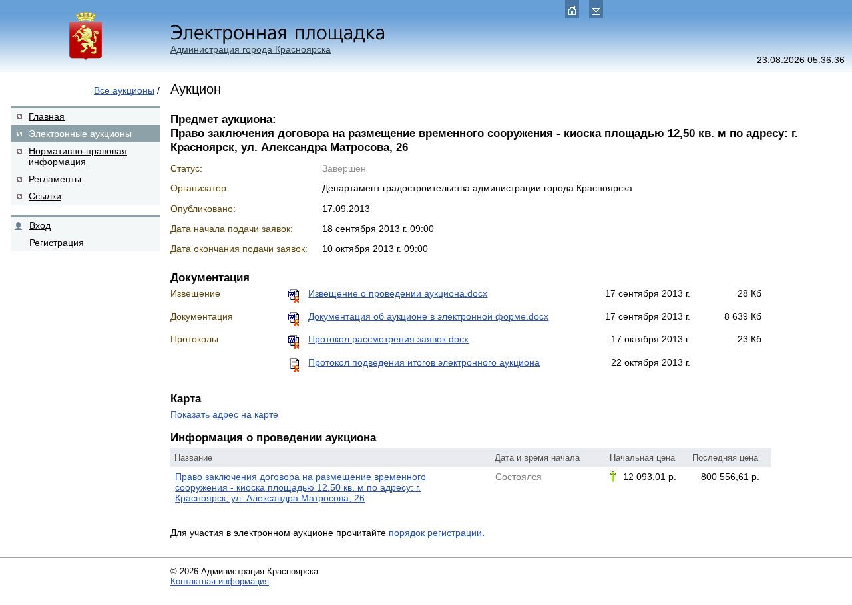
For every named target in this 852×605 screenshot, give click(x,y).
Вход (40, 225)
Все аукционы (124, 90)
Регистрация (56, 242)
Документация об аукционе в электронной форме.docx (428, 316)
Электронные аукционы (80, 133)
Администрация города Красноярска (250, 49)
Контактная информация (219, 581)
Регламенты (55, 179)
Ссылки (45, 196)
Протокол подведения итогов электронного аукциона (424, 362)
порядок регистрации (435, 532)
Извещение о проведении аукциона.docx (397, 293)
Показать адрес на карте (224, 414)
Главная (47, 116)
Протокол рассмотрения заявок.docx (388, 339)
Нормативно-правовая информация (78, 156)
